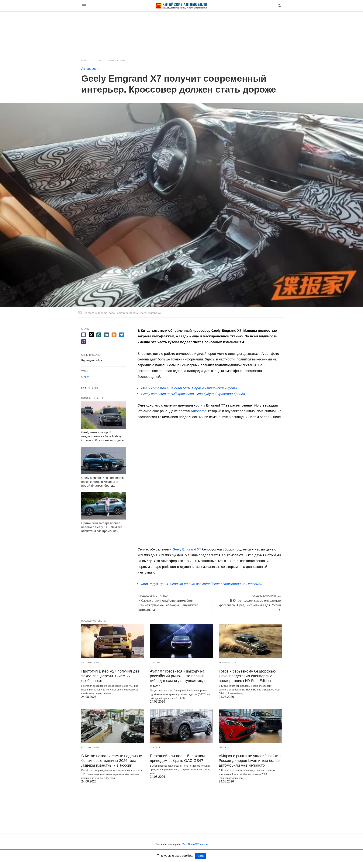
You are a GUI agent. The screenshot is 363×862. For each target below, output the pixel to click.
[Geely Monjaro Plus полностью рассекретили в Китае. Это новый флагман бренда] (103, 460)
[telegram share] (121, 334)
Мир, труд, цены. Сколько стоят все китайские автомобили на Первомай (201, 584)
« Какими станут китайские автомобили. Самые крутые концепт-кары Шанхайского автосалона (168, 605)
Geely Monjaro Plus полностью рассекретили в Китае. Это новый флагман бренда (102, 481)
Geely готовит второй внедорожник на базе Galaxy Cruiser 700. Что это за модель (102, 436)
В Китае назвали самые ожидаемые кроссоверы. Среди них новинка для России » (250, 605)
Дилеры (155, 747)
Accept (200, 855)
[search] (279, 6)
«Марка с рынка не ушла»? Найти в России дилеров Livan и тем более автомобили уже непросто (250, 760)
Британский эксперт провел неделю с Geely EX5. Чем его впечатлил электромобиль (101, 527)
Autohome (198, 411)
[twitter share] (91, 334)
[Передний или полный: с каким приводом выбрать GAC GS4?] (181, 726)
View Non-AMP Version (195, 844)
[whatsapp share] (98, 334)
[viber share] (83, 341)
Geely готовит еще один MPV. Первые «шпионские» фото (189, 388)
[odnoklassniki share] (114, 334)
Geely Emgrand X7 (186, 549)
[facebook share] (83, 334)
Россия (155, 663)
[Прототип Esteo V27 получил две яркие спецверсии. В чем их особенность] (112, 641)
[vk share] (106, 334)
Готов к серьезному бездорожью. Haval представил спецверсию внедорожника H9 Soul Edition (248, 676)
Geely (85, 376)
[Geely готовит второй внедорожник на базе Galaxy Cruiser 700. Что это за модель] (103, 415)
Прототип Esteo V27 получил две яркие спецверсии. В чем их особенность (110, 676)
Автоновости (116, 61)
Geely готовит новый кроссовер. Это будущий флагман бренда (193, 394)
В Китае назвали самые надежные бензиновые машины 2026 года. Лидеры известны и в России (111, 760)
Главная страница (92, 61)
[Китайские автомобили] (181, 5)
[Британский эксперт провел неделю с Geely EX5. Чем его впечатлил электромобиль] (103, 506)
